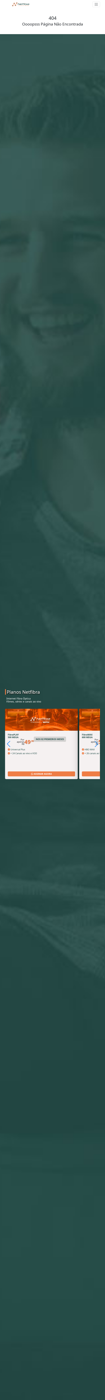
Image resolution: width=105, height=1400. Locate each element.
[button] (96, 744)
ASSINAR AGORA (42, 773)
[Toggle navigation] (96, 4)
